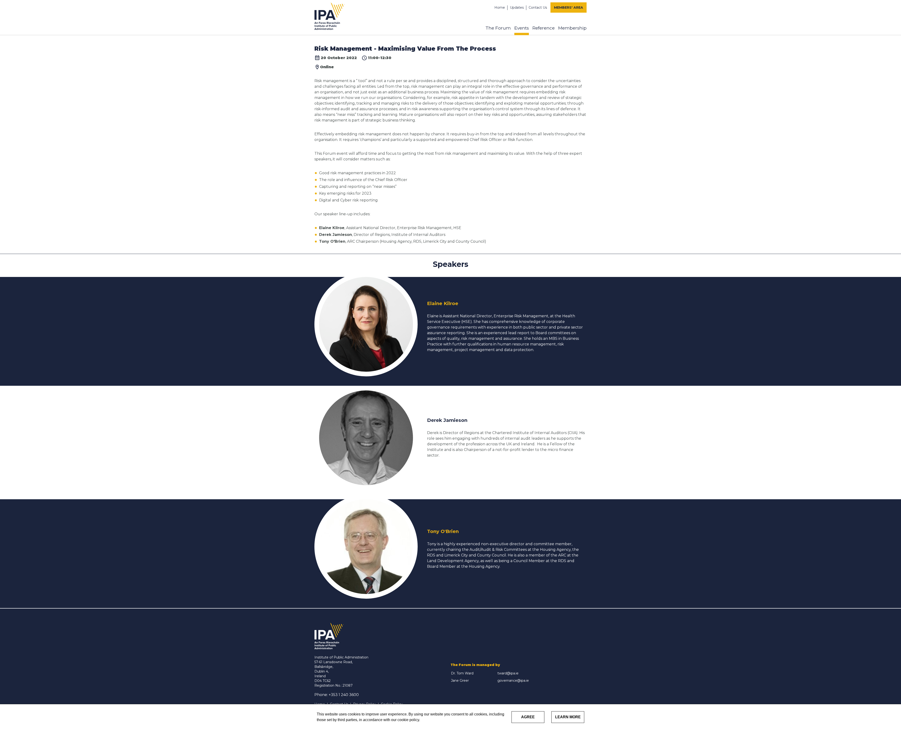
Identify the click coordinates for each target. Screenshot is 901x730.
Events (521, 28)
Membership (572, 28)
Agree (528, 717)
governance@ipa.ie (513, 680)
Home (499, 7)
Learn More (568, 717)
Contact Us (538, 7)
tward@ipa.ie (508, 673)
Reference (543, 28)
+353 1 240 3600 (344, 694)
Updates (517, 7)
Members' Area (568, 7)
